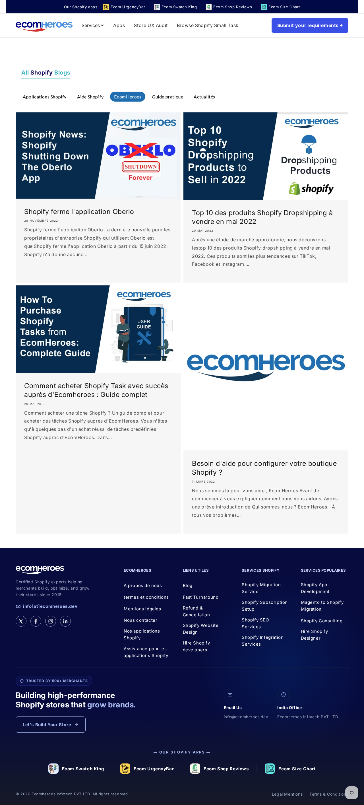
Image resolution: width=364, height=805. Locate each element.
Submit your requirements (308, 25)
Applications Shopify (45, 96)
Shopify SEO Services (255, 623)
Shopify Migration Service (261, 588)
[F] (35, 621)
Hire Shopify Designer (314, 635)
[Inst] (50, 621)
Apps (119, 25)
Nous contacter (140, 620)
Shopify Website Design (201, 629)
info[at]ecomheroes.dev (50, 606)
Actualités (204, 96)
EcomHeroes (127, 96)
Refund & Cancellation (196, 611)
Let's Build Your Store (47, 724)
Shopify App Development (315, 588)
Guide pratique (167, 96)
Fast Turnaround (201, 597)
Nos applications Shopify (142, 634)
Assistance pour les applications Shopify (146, 652)
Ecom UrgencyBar (154, 768)
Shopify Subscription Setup (265, 606)
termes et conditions (146, 597)
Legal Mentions (287, 794)
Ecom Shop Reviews (226, 768)
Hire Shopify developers (196, 646)
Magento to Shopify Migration (322, 606)
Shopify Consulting (322, 620)
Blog (188, 585)
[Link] (65, 621)
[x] (21, 621)
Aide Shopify (90, 96)
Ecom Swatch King (83, 768)
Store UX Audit (150, 25)
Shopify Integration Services (263, 641)
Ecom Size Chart (297, 768)
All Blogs (45, 72)
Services (91, 25)
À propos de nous (143, 585)
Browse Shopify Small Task (208, 25)
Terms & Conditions (328, 794)
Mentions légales (142, 609)
